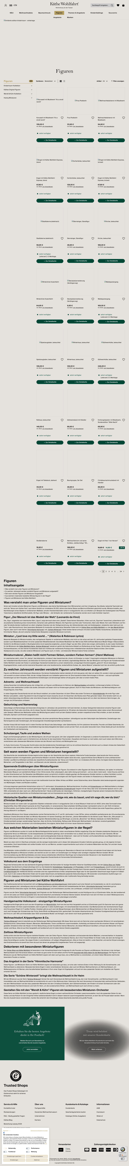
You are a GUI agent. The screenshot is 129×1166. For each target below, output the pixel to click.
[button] (6, 1131)
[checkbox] (5, 1148)
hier (46, 1144)
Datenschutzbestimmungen (39, 1131)
